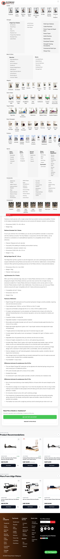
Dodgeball (22, 160)
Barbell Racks (39, 61)
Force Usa (15, 538)
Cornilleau (15, 540)
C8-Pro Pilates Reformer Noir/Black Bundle (10, 500)
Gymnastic (43, 166)
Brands (8, 214)
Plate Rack (38, 65)
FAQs (33, 530)
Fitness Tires (47, 51)
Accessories (10, 178)
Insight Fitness (15, 532)
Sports (8, 148)
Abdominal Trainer (12, 181)
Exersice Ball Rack (40, 63)
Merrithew (15, 543)
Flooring (25, 195)
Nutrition (38, 182)
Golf (11, 163)
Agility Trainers (13, 184)
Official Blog (34, 533)
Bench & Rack (10, 54)
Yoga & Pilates (10, 106)
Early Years (25, 191)
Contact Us (25, 524)
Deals (33, 537)
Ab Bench (12, 61)
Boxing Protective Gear (53, 160)
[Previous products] (55, 434)
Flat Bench (12, 65)
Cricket (22, 156)
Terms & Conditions (35, 522)
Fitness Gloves (26, 193)
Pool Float (43, 160)
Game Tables (10, 92)
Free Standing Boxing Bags (53, 173)
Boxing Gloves (52, 156)
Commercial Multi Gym (50, 48)
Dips (11, 28)
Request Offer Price (30, 421)
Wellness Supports (50, 191)
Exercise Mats (26, 189)
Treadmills (6, 523)
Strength (9, 19)
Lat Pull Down (30, 23)
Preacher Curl (13, 32)
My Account (25, 543)
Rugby (21, 154)
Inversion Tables (13, 77)
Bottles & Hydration (25, 187)
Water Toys (42, 157)
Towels (50, 182)
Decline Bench (13, 75)
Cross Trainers (6, 526)
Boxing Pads (52, 168)
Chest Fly (12, 30)
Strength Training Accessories (48, 44)
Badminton (33, 155)
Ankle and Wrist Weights (13, 187)
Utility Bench (13, 69)
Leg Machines (30, 25)
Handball (22, 158)
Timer (49, 180)
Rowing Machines (6, 534)
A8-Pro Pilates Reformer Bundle (31, 499)
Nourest (15, 524)
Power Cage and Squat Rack (50, 30)
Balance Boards (13, 191)
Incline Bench (13, 73)
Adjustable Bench (14, 59)
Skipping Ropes (39, 191)
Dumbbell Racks (39, 59)
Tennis (32, 159)
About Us (25, 527)
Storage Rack (39, 69)
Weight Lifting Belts (51, 185)
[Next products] (58, 434)
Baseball (12, 159)
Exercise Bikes (6, 530)
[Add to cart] (17, 465)
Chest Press (13, 26)
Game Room (26, 197)
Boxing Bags (52, 164)
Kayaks (42, 162)
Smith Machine (48, 36)
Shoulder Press (13, 36)
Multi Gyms (5, 543)
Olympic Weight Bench (15, 67)
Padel (32, 157)
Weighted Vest (51, 188)
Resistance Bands (38, 189)
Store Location (25, 534)
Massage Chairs (6, 551)
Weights (9, 80)
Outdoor (9, 133)
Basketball (12, 155)
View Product (8, 465)
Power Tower (47, 33)
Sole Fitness (15, 528)
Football (12, 157)
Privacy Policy (34, 526)
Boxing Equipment (53, 152)
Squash (32, 161)
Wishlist (25, 546)
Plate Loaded (6, 538)
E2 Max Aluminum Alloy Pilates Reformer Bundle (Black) (9, 458)
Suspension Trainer (38, 194)
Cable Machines (48, 26)
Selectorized (47, 38)
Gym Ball (38, 180)
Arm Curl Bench (13, 63)
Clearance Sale (34, 540)
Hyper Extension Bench (15, 71)
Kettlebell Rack (39, 67)
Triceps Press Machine (15, 34)
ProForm (15, 535)
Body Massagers (11, 119)
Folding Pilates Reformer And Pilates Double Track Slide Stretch (32, 458)
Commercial (10, 200)
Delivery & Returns (25, 530)
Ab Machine (13, 24)
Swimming (43, 154)
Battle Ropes (26, 180)
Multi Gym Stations (49, 24)
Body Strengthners (26, 183)
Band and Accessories (13, 196)
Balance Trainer (13, 193)
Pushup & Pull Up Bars (39, 185)
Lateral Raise (13, 38)
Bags (11, 190)
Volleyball (12, 161)
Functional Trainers (49, 41)
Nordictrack (16, 522)
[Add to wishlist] (18, 439)
